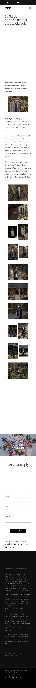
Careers (21, 653)
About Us (8, 653)
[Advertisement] (18, 59)
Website (8, 516)
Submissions (8, 655)
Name (7, 496)
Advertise (15, 653)
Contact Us (16, 655)
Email (7, 506)
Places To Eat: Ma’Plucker (18, 445)
